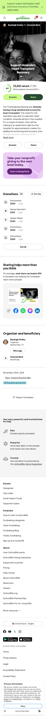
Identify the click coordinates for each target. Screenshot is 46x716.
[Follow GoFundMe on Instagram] (19, 631)
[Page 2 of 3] (23, 76)
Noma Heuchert (18, 209)
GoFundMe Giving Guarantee (28, 464)
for (24, 25)
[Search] (4, 17)
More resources (10, 610)
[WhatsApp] (23, 311)
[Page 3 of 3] (25, 76)
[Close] (42, 7)
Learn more (12, 10)
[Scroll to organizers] (4, 25)
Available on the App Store (25, 639)
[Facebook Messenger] (30, 311)
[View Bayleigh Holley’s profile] (5, 342)
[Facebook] (15, 311)
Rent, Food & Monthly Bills (18, 378)
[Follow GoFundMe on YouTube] (9, 631)
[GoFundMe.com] (23, 18)
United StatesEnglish (24, 624)
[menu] (41, 17)
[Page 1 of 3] (21, 76)
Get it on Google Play (10, 639)
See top (37, 194)
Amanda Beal (16, 357)
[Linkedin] (37, 311)
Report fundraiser (24, 397)
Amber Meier (16, 218)
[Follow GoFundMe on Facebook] (4, 631)
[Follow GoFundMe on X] (14, 631)
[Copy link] (8, 311)
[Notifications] (35, 17)
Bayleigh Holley (17, 339)
